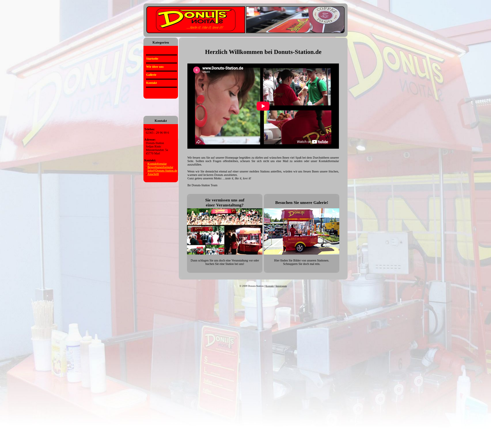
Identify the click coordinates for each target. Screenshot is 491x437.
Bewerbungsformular (160, 167)
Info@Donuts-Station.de (162, 170)
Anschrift (153, 174)
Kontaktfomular (157, 163)
